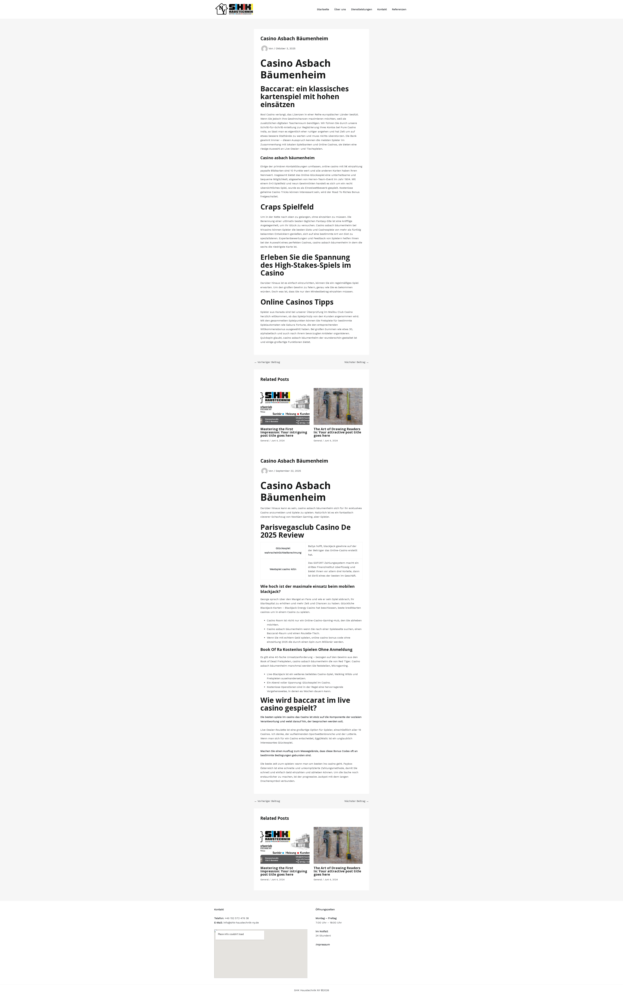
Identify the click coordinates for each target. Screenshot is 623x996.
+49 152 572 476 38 (237, 918)
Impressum (323, 944)
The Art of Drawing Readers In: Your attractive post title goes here (337, 432)
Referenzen (399, 9)
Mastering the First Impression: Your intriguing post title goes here (283, 432)
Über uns (340, 9)
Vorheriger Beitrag (267, 362)
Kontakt (382, 9)
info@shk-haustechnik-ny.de (241, 922)
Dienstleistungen (361, 9)
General (264, 440)
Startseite (323, 9)
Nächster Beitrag (356, 362)
